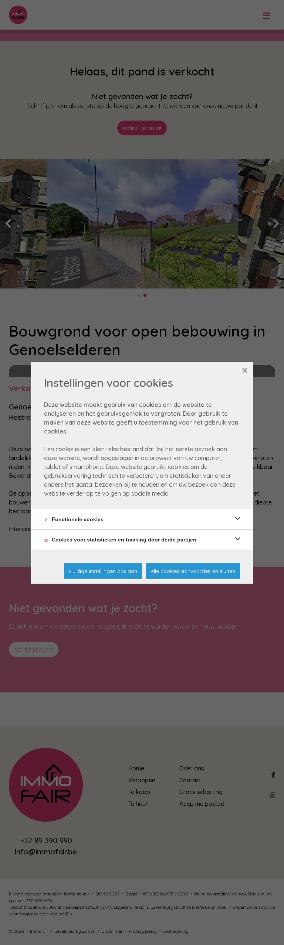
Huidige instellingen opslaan (103, 571)
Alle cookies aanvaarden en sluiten (193, 571)
